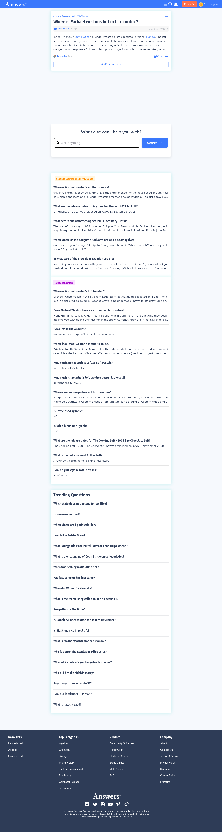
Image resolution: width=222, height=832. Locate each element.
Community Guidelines (122, 743)
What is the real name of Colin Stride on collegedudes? (88, 556)
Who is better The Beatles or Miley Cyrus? (80, 652)
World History (66, 762)
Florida (150, 36)
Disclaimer (166, 769)
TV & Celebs (82, 16)
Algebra (63, 743)
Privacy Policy (167, 762)
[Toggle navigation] (165, 4)
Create (188, 4)
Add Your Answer (111, 64)
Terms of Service (169, 756)
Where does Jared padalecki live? (74, 525)
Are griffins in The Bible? (69, 609)
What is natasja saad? (67, 705)
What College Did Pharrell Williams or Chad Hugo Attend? (90, 546)
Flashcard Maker (119, 756)
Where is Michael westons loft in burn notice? (95, 21)
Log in (214, 4)
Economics (65, 788)
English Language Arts (71, 769)
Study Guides (117, 762)
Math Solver (116, 769)
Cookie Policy (167, 775)
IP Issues (165, 781)
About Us (165, 743)
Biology (63, 756)
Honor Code (116, 749)
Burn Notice (81, 36)
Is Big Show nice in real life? (71, 630)
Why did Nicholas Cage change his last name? (82, 662)
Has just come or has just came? (74, 578)
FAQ (112, 775)
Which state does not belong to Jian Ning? (80, 504)
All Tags (12, 749)
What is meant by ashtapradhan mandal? (79, 641)
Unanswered (15, 756)
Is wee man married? (66, 514)
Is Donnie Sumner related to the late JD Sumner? (84, 620)
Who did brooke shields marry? (73, 673)
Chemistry (64, 749)
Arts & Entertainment (63, 16)
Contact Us (166, 749)
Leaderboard (15, 743)
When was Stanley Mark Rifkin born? (76, 567)
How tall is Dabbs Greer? (69, 535)
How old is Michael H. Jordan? (72, 694)
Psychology (65, 775)
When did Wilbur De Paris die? (72, 588)
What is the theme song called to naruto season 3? (85, 599)
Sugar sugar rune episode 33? (72, 683)
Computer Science (69, 781)
